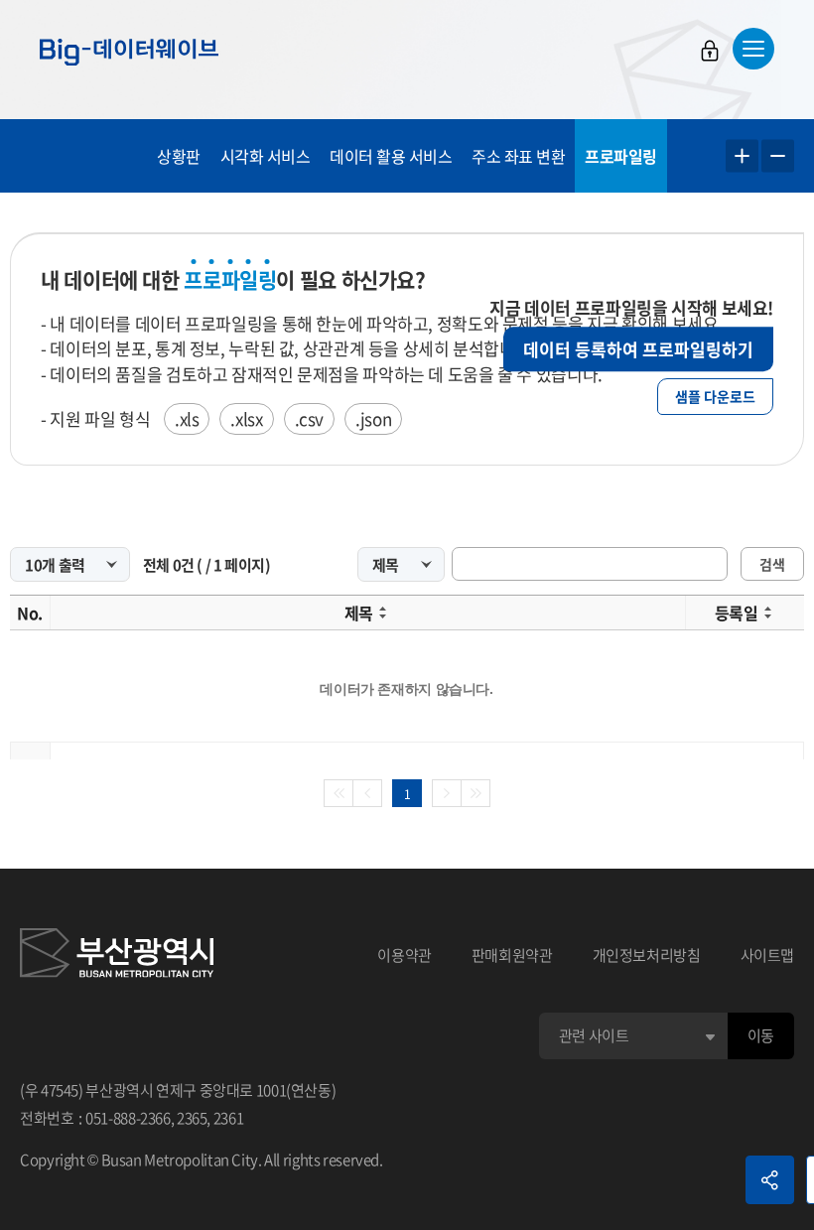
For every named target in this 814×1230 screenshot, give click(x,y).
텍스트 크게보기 (742, 156)
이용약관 (404, 955)
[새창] (116, 956)
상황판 (179, 156)
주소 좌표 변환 (518, 156)
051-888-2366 (128, 1118)
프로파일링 (621, 156)
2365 (192, 1118)
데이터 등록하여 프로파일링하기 (638, 349)
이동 (760, 1035)
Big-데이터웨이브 (129, 51)
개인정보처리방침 (647, 955)
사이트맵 (768, 955)
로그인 (710, 51)
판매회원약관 (512, 955)
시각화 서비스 (265, 156)
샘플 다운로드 (715, 396)
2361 (228, 1118)
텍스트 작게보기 (777, 156)
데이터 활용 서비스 (391, 156)
